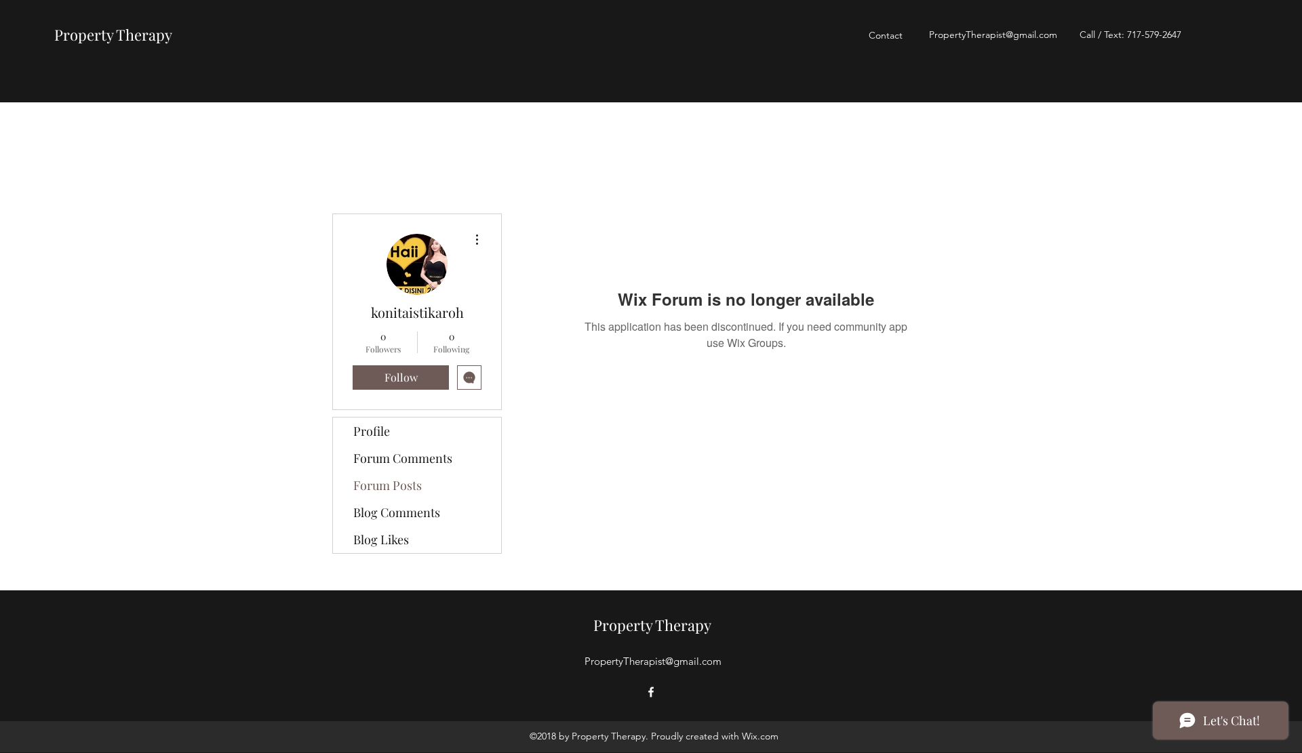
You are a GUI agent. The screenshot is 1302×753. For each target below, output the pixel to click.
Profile (371, 431)
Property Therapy (113, 34)
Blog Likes (381, 539)
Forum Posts (387, 485)
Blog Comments (396, 512)
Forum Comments (402, 458)
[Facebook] (651, 692)
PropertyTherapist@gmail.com (993, 34)
